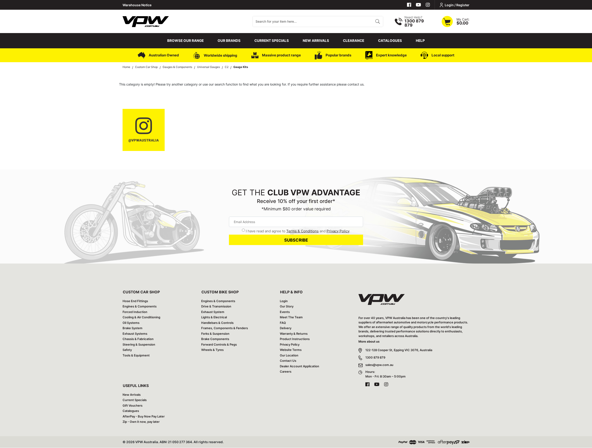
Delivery (285, 328)
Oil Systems (131, 323)
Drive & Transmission (216, 306)
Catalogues (390, 40)
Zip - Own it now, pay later (141, 421)
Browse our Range (185, 40)
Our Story (286, 306)
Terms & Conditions (302, 231)
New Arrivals (316, 40)
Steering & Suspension (139, 344)
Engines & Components (140, 306)
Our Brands (229, 40)
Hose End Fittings (135, 301)
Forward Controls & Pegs (219, 344)
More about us (368, 341)
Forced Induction (135, 312)
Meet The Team (291, 317)
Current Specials (271, 40)
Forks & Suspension (215, 333)
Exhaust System (212, 312)
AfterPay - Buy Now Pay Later (144, 416)
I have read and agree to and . (298, 231)
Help (420, 40)
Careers (285, 371)
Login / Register (457, 5)
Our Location (289, 355)
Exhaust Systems (135, 333)
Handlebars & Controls (217, 323)
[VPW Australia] (146, 21)
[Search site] (377, 21)
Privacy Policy (338, 231)
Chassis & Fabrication (138, 339)
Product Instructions (295, 339)
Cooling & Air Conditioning (141, 317)
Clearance (353, 40)
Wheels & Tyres (212, 350)
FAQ (283, 323)
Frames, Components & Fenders (224, 328)
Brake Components (215, 339)
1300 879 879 (375, 357)
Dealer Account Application (299, 366)
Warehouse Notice (137, 5)
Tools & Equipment (136, 355)
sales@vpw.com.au (379, 365)
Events (285, 312)
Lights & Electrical (214, 317)
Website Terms (291, 350)
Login (284, 301)
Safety (127, 350)
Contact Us (288, 360)
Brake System (132, 328)
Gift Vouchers (132, 405)
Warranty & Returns (294, 333)
